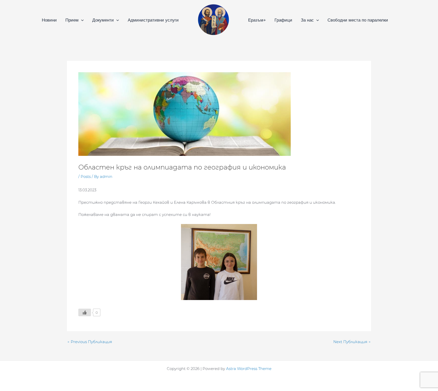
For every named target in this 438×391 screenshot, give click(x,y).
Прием (72, 20)
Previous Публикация (89, 342)
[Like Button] (84, 312)
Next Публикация (352, 342)
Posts (86, 176)
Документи (103, 20)
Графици (283, 20)
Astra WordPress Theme (248, 368)
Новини (49, 20)
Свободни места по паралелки (357, 20)
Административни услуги (153, 20)
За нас (307, 20)
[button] (81, 20)
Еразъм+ (257, 20)
